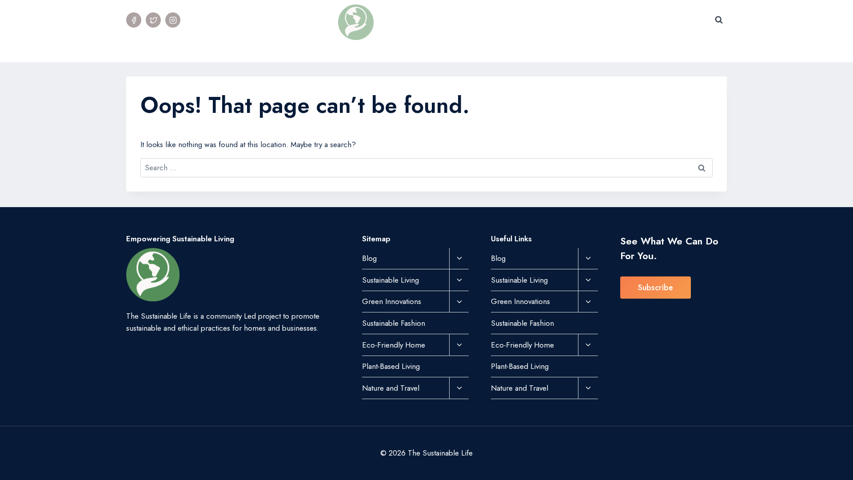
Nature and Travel (390, 388)
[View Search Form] (719, 20)
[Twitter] (153, 20)
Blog (369, 258)
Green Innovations (391, 301)
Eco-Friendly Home (393, 345)
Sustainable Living (390, 280)
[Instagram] (172, 20)
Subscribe (655, 287)
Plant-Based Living (597, 51)
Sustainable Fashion (404, 51)
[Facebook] (133, 20)
